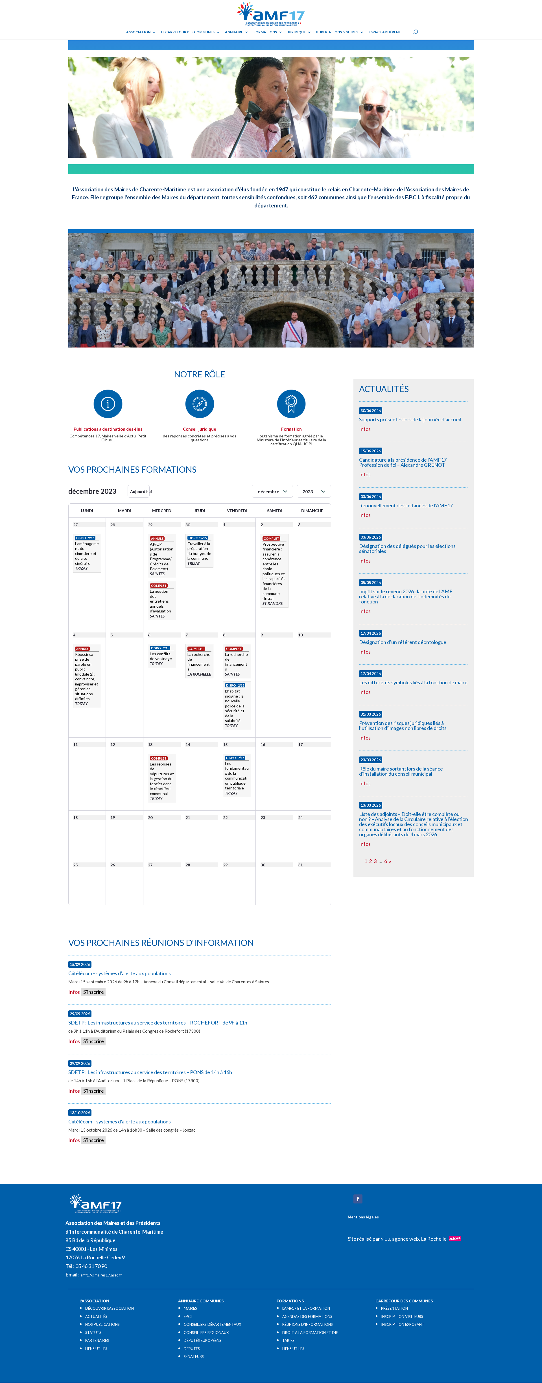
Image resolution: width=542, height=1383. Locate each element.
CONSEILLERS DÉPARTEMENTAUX (212, 1324)
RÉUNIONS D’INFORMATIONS (307, 1324)
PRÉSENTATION (394, 1308)
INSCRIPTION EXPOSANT (402, 1324)
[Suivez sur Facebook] (357, 1198)
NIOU (385, 1239)
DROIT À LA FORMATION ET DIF (310, 1332)
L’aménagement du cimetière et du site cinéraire (87, 553)
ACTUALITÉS (96, 1316)
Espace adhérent (385, 32)
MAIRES (190, 1308)
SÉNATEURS (194, 1356)
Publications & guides (337, 32)
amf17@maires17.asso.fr (101, 1275)
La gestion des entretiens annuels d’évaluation (160, 601)
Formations (265, 32)
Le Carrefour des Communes (188, 32)
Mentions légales (363, 1217)
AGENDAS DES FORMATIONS (307, 1316)
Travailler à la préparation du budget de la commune (199, 551)
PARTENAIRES (97, 1340)
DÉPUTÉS (192, 1348)
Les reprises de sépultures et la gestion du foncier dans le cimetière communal (162, 779)
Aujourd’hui (140, 491)
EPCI (188, 1316)
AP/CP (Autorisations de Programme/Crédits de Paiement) (161, 556)
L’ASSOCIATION (137, 32)
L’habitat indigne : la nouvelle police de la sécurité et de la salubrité (234, 706)
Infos (74, 992)
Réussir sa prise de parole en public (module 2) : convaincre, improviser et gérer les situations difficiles (86, 676)
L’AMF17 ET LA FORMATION (306, 1308)
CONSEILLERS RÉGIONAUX (206, 1332)
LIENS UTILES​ (96, 1348)
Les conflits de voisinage (161, 656)
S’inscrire (93, 992)
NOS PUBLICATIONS (102, 1324)
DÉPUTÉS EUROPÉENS (202, 1340)
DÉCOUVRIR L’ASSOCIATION (109, 1308)
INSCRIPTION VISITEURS (402, 1316)
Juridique (296, 32)
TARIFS (288, 1340)
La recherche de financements (198, 662)
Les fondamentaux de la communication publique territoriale (237, 776)
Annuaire (234, 32)
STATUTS (93, 1332)
